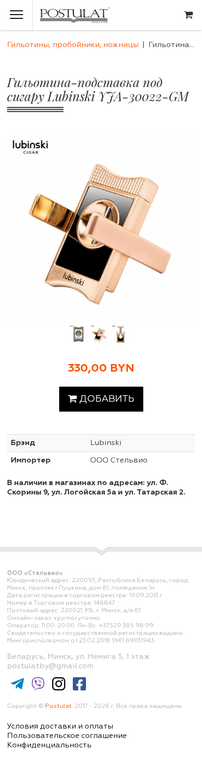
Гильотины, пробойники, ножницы (73, 45)
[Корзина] (188, 15)
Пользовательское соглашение (67, 736)
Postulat (58, 706)
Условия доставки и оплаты (60, 726)
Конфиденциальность (49, 745)
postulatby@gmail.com (50, 666)
